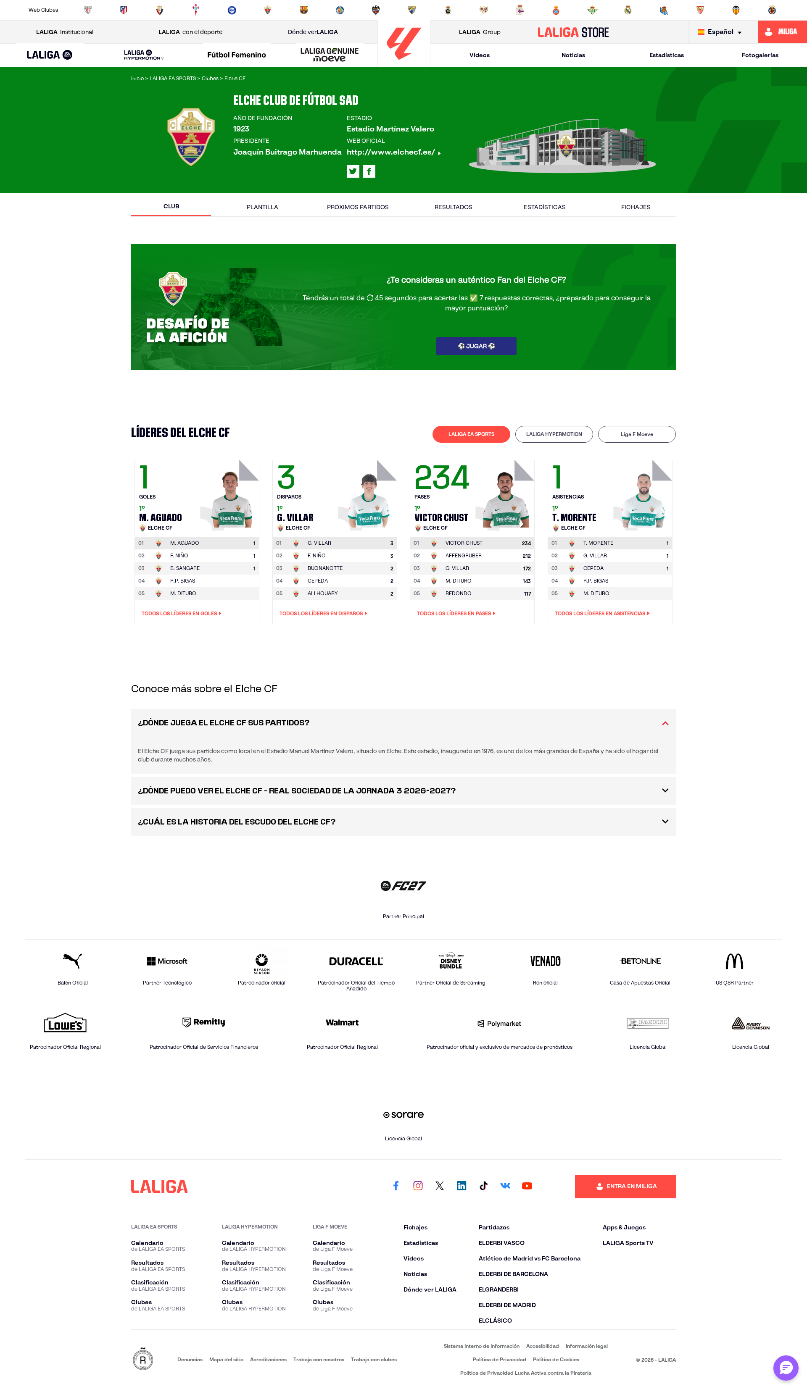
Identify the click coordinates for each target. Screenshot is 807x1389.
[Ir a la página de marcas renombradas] (143, 1359)
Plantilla (262, 207)
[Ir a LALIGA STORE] (573, 32)
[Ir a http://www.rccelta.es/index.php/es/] (196, 10)
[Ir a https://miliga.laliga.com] (782, 32)
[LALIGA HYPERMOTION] (144, 55)
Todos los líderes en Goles (179, 613)
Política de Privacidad (499, 1359)
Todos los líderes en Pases (454, 613)
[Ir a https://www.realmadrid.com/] (628, 10)
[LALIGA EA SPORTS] (49, 55)
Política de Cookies (556, 1359)
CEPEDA (318, 580)
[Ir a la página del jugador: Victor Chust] (506, 493)
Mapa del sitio (226, 1359)
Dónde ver (313, 32)
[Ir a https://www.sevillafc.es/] (700, 10)
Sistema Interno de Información (482, 1346)
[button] (49, 55)
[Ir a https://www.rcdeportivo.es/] (520, 10)
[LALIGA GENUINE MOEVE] (329, 55)
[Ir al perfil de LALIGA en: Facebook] (396, 1186)
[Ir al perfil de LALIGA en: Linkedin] (461, 1186)
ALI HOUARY (323, 593)
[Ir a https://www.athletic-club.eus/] (88, 10)
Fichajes (636, 207)
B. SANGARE (185, 568)
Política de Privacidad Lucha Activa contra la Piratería (525, 1373)
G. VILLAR (457, 568)
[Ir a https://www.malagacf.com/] (412, 10)
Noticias (573, 55)
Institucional (64, 32)
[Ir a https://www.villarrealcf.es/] (772, 10)
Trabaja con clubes (374, 1359)
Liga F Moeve (637, 434)
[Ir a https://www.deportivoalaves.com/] (232, 10)
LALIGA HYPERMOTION (554, 434)
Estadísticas (666, 55)
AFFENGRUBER (464, 555)
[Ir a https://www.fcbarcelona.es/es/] (304, 10)
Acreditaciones (268, 1359)
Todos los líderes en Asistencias (600, 613)
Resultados (453, 207)
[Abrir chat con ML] (786, 1368)
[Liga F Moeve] (237, 55)
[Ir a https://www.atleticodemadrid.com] (123, 10)
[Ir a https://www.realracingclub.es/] (448, 10)
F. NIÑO (179, 555)
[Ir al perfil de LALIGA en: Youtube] (527, 1186)
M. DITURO (183, 593)
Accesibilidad (542, 1346)
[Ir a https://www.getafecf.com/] (340, 10)
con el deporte (190, 32)
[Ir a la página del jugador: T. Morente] (644, 493)
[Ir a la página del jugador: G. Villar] (368, 493)
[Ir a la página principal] (404, 63)
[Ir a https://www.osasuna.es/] (159, 10)
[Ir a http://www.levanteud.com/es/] (375, 10)
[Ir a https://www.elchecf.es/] (267, 10)
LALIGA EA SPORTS (471, 434)
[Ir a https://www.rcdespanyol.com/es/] (556, 10)
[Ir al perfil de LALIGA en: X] (353, 171)
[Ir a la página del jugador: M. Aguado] (231, 493)
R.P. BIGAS (182, 580)
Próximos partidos (358, 207)
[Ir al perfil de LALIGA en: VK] (505, 1186)
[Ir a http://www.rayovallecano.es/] (483, 10)
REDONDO (459, 593)
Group (480, 32)
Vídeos (479, 55)
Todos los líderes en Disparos (321, 613)
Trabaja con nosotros (318, 1359)
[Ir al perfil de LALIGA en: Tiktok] (483, 1186)
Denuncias (190, 1359)
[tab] (471, 434)
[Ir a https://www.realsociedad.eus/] (664, 10)
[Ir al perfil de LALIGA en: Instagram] (417, 1186)
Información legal (587, 1346)
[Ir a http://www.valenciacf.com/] (736, 10)
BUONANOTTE (325, 568)
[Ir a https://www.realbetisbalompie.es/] (592, 10)
